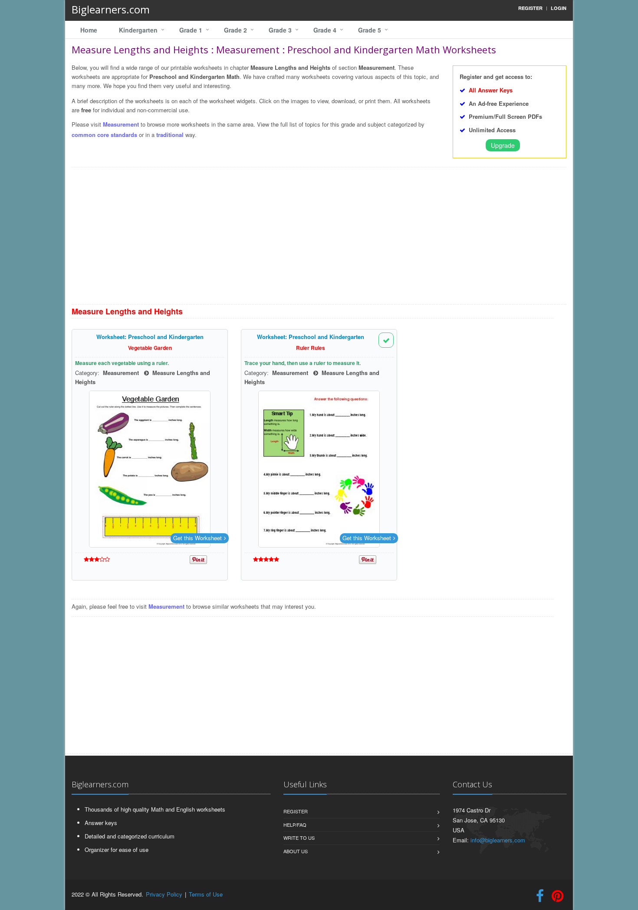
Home (88, 30)
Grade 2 (235, 30)
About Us (295, 851)
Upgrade (503, 145)
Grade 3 (280, 30)
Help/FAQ (294, 824)
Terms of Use (206, 894)
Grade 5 (369, 30)
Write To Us (299, 837)
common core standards (104, 134)
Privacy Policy (164, 894)
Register (295, 811)
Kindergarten (138, 30)
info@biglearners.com (497, 840)
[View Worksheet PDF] (149, 469)
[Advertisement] (319, 239)
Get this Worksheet (197, 538)
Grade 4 (324, 30)
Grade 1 (190, 30)
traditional (170, 134)
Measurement (121, 124)
